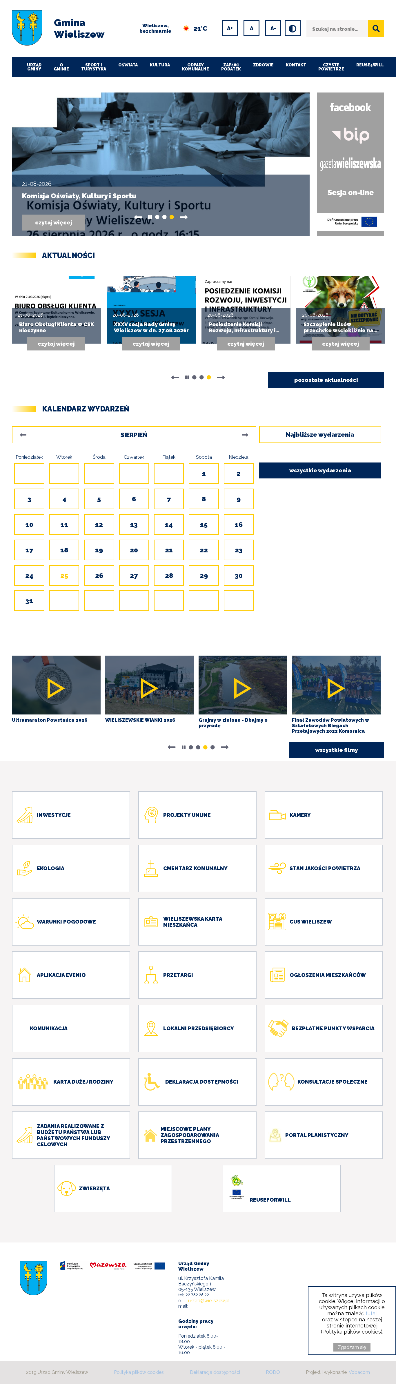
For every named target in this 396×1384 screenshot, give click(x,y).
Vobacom (359, 1372)
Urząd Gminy (34, 67)
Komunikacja (49, 1028)
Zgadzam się (352, 1347)
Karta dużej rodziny (83, 1082)
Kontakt (296, 65)
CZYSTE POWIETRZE (331, 67)
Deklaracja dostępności (201, 1082)
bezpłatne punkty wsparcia (333, 1028)
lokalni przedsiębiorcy (198, 1028)
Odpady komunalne (195, 67)
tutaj (371, 1313)
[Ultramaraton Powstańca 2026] (56, 685)
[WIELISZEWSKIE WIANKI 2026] (149, 685)
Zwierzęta (94, 1188)
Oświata (128, 65)
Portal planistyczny (316, 1135)
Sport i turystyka (93, 67)
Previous (137, 217)
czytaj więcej (60, 225)
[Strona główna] (27, 28)
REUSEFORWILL (270, 1200)
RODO (273, 1372)
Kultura (160, 65)
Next (183, 217)
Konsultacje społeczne (332, 1082)
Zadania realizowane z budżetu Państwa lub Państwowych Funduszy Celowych (73, 1135)
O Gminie (61, 67)
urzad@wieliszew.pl (209, 1300)
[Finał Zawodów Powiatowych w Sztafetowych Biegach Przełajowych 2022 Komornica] (336, 685)
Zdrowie (263, 65)
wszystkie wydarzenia (320, 470)
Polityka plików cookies (139, 1372)
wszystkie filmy (336, 750)
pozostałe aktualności (326, 380)
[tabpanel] (161, 164)
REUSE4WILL (370, 65)
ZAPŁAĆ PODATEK (231, 67)
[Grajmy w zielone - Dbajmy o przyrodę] (243, 685)
